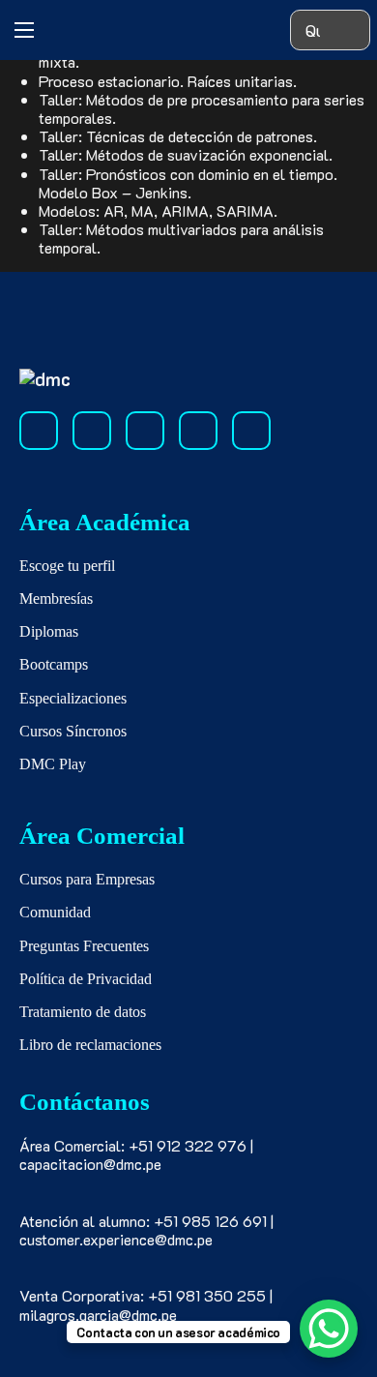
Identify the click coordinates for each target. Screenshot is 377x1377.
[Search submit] (349, 30)
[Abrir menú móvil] (24, 30)
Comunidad (55, 912)
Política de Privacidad (85, 979)
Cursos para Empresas (87, 879)
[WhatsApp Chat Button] (329, 1329)
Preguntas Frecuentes (84, 946)
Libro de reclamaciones (90, 1044)
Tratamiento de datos (82, 1011)
